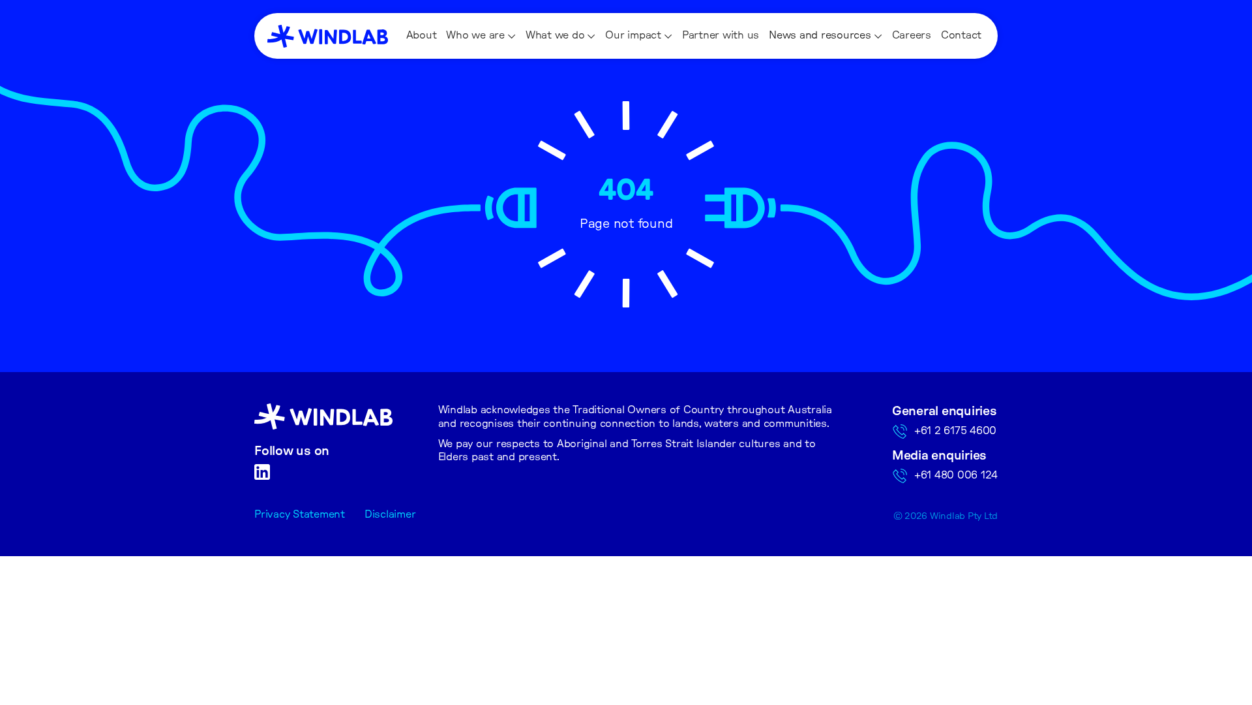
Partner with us (720, 35)
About (421, 35)
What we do (555, 35)
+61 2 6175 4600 (955, 431)
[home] (327, 36)
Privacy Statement (299, 514)
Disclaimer (390, 514)
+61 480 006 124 (956, 475)
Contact (961, 35)
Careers (911, 35)
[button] (481, 36)
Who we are (475, 35)
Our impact (633, 35)
